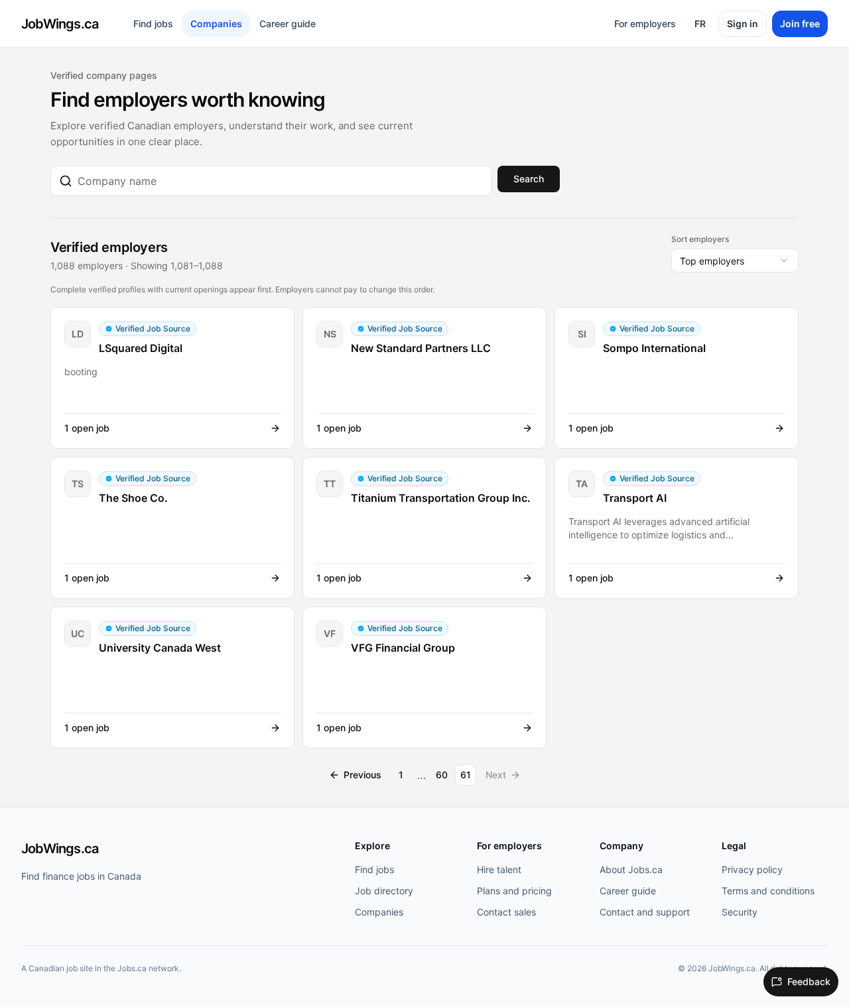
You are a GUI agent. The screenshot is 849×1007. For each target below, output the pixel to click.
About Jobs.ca (631, 869)
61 (465, 774)
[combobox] (281, 181)
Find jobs (153, 23)
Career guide (287, 23)
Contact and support (645, 912)
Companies (216, 23)
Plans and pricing (514, 890)
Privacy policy (752, 869)
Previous (362, 774)
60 (442, 774)
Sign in (742, 23)
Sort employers (700, 239)
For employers (645, 23)
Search (528, 178)
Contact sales (506, 912)
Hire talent (499, 869)
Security (739, 912)
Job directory (384, 890)
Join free (800, 23)
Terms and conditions (768, 890)
